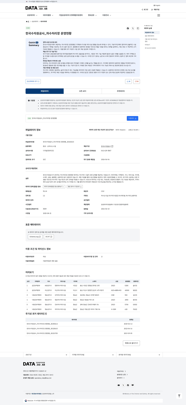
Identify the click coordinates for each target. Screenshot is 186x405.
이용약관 (28, 394)
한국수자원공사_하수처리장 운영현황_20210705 (42, 333)
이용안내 (105, 15)
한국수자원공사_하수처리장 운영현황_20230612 (42, 324)
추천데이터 (121, 91)
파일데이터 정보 (149, 32)
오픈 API (82, 91)
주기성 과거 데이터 (150, 48)
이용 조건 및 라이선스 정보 (151, 40)
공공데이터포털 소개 (48, 394)
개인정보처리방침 (36, 394)
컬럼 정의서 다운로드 (74, 186)
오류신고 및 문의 (133, 130)
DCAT (48, 237)
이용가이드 (120, 371)
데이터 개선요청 (120, 130)
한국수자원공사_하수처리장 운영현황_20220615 (42, 329)
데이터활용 (47, 15)
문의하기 (120, 378)
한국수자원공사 (106, 146)
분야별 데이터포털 (125, 355)
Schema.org (34, 237)
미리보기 (147, 45)
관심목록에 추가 (32, 81)
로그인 (146, 9)
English (157, 5)
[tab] (45, 91)
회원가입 (156, 9)
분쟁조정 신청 (121, 375)
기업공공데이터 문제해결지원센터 (71, 15)
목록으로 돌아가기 (131, 343)
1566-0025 (33, 375)
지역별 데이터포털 (78, 355)
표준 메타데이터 (149, 36)
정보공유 (91, 15)
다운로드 (131, 118)
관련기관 (28, 355)
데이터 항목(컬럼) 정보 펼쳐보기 (53, 186)
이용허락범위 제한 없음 (50, 261)
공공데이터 (31, 15)
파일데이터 (45, 92)
